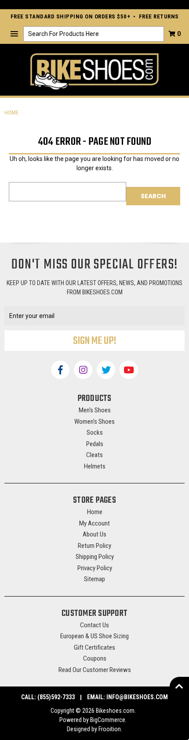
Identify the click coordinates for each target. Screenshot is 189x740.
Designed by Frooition (94, 729)
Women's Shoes (94, 421)
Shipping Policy (95, 557)
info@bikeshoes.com (137, 697)
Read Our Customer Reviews (94, 670)
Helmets (94, 466)
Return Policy (94, 546)
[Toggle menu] (14, 34)
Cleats (94, 455)
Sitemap (94, 579)
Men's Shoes (95, 410)
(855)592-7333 (56, 697)
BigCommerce (107, 719)
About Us (94, 534)
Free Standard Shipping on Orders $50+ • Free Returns (95, 16)
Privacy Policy (94, 568)
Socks (95, 432)
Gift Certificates (94, 647)
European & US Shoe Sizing (94, 636)
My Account (94, 523)
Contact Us (94, 625)
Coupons (94, 658)
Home (94, 512)
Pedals (94, 444)
